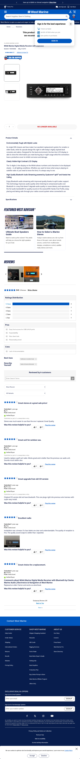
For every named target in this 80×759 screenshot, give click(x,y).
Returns (7, 651)
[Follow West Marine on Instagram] (43, 716)
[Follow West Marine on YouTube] (52, 716)
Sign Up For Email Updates (13, 694)
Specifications (11, 200)
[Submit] (66, 16)
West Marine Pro (59, 647)
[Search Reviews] (72, 378)
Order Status (9, 638)
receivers (19, 27)
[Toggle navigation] (5, 12)
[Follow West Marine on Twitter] (35, 716)
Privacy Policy (16, 725)
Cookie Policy (68, 750)
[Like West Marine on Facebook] (27, 716)
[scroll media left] (6, 274)
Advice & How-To (22, 52)
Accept (32, 756)
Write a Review (32, 290)
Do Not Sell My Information (40, 742)
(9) (13, 52)
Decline (44, 756)
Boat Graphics (33, 665)
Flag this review (50, 425)
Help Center (8, 633)
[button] (12, 541)
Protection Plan (33, 670)
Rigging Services (34, 647)
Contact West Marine (16, 621)
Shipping (7, 642)
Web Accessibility (40, 739)
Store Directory (58, 651)
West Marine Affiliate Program (38, 679)
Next (40, 607)
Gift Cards (32, 642)
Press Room (57, 642)
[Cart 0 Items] (74, 12)
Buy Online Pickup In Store (37, 674)
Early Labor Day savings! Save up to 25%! (53, 2)
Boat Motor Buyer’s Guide (36, 656)
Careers (56, 638)
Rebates (7, 661)
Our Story (56, 633)
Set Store (73, 7)
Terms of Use (25, 725)
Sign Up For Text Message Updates (15, 704)
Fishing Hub (32, 661)
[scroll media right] (41, 274)
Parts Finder (33, 651)
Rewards (32, 638)
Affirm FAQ (32, 683)
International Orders (11, 647)
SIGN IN (54, 41)
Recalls (7, 656)
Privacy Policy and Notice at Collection (40, 731)
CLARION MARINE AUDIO (11, 43)
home (9, 27)
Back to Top (40, 603)
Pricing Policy (9, 665)
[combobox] (36, 16)
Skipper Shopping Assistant (37, 633)
